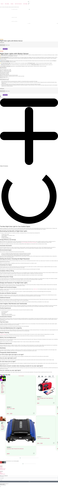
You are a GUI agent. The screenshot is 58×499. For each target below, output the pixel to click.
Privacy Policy (2, 484)
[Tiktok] (5, 462)
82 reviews (1, 39)
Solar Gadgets (25, 3)
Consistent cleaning (3, 334)
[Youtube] (1, 462)
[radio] (2, 45)
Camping (12, 3)
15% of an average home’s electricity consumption (28, 242)
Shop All (2, 3)
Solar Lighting (7, 3)
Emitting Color (2, 42)
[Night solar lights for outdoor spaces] (43, 9)
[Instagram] (3, 462)
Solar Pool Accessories (18, 3)
